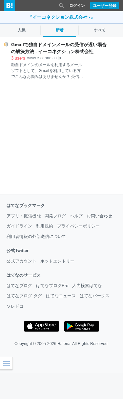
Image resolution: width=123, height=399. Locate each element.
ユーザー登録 (104, 5)
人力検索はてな (87, 285)
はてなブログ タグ (24, 295)
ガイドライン (19, 226)
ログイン (77, 5)
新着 (60, 30)
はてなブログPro (52, 285)
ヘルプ (76, 215)
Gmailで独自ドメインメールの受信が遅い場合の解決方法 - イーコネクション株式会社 (59, 48)
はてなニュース (61, 295)
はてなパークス (95, 295)
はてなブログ (19, 285)
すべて (100, 30)
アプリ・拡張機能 (24, 215)
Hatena (64, 343)
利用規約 (44, 226)
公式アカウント (21, 261)
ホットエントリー (57, 261)
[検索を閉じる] (61, 5)
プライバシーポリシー (78, 226)
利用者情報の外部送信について (36, 236)
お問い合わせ (99, 215)
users (18, 58)
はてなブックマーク (26, 205)
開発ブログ (55, 215)
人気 (22, 30)
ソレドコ (15, 306)
